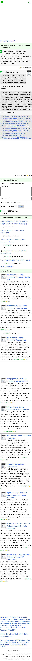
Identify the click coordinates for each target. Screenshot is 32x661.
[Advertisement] (16, 23)
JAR (28, 640)
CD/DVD (9, 619)
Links (26, 642)
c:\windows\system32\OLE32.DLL (14, 126)
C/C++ (2, 619)
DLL (2, 642)
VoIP (23, 628)
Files (6, 642)
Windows (22, 640)
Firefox (15, 619)
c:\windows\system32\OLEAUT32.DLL (16, 128)
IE (26, 619)
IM (29, 619)
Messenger (4, 623)
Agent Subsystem (11, 617)
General (22, 619)
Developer (10, 640)
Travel (20, 644)
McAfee (7, 621)
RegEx (21, 642)
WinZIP (12, 630)
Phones (14, 644)
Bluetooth (23, 617)
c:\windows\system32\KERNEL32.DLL (16, 119)
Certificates (13, 642)
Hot (7, 634)
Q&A (2, 644)
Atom (7, 636)
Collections (19, 634)
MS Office (13, 623)
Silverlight (4, 626)
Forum (2, 646)
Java (2, 621)
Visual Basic (5, 628)
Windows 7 (11, 41)
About (11, 634)
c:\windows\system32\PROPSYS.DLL (15, 138)
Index (26, 634)
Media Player (16, 621)
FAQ (25, 644)
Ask (11, 636)
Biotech (8, 644)
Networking (22, 623)
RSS (2, 636)
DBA (16, 640)
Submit (21, 206)
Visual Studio (16, 628)
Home (2, 41)
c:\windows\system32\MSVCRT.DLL (15, 116)
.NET (2, 617)
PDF (28, 623)
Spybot (11, 626)
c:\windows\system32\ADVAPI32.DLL (16, 121)
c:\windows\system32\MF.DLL (13, 135)
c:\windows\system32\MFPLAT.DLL (15, 131)
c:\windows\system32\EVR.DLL (13, 133)
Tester (2, 640)
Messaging (26, 621)
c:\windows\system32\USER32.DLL (15, 123)
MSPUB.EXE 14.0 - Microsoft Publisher (16, 260)
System (18, 626)
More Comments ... (7, 266)
